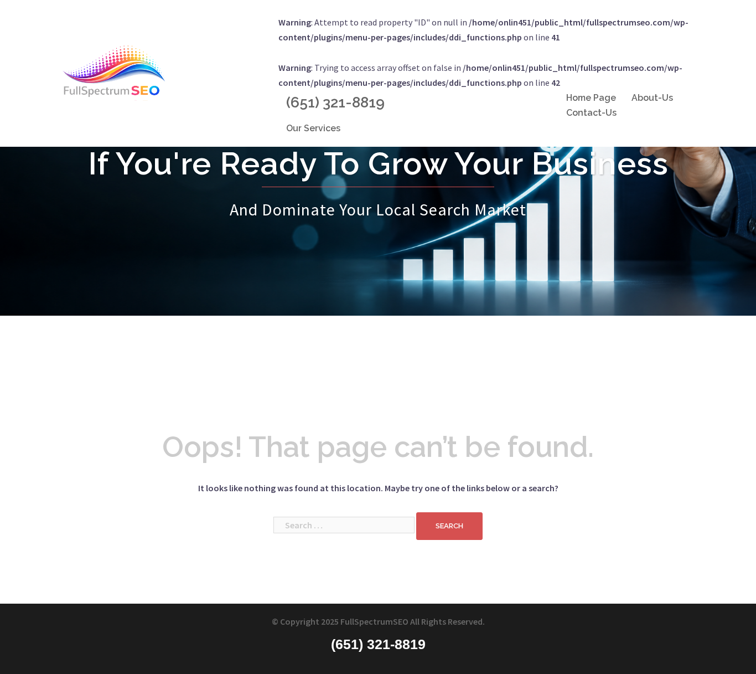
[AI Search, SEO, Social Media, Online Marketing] (114, 72)
